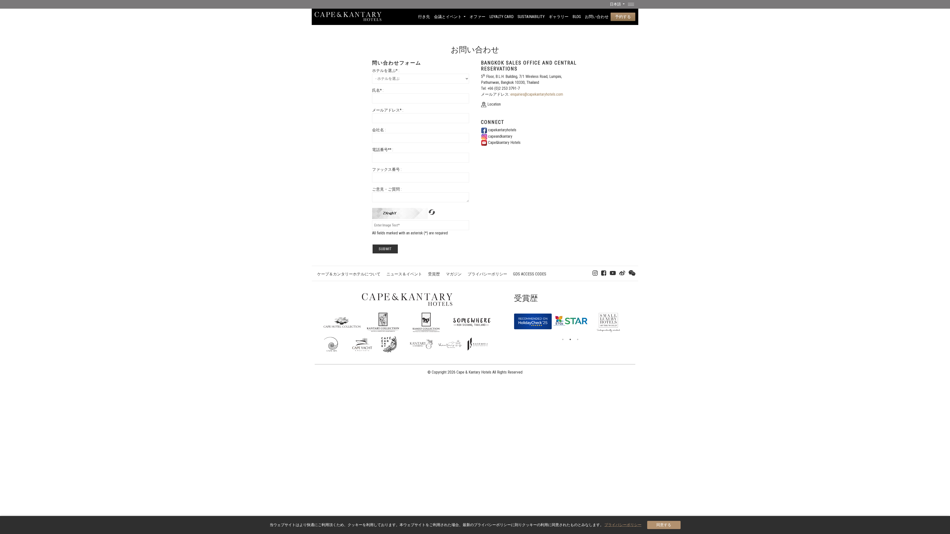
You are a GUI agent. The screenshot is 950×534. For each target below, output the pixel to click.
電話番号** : (382, 149)
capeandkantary (499, 136)
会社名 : (379, 130)
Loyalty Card (501, 16)
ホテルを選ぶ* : (385, 70)
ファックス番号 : (387, 169)
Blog (576, 16)
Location (493, 104)
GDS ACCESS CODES (529, 274)
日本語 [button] (616, 4)
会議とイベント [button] (448, 16)
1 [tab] (562, 339)
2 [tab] (570, 339)
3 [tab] (577, 339)
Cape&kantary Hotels (504, 142)
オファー (477, 16)
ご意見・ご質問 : (387, 189)
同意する (663, 525)
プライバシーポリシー (487, 274)
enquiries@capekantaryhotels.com (536, 94)
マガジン (454, 274)
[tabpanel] (533, 319)
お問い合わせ (597, 16)
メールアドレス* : (387, 110)
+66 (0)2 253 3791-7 (503, 88)
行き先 (424, 16)
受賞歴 (434, 274)
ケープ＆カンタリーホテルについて (348, 274)
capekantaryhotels (501, 130)
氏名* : (377, 90)
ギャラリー (559, 16)
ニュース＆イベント (404, 274)
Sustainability (531, 16)
